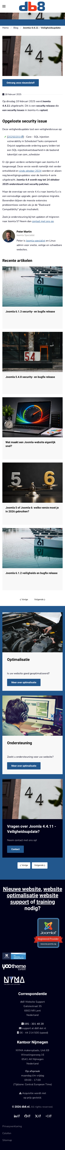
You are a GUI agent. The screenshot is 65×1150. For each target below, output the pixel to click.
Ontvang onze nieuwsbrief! (21, 82)
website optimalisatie (34, 892)
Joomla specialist (35, 240)
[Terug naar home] (32, 6)
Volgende (39, 599)
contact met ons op (43, 221)
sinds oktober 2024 (30, 171)
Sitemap (7, 1140)
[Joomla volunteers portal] (48, 1116)
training (45, 902)
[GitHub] (27, 1116)
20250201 (14, 137)
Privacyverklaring (12, 1126)
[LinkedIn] (17, 1116)
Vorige (25, 599)
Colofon (6, 1133)
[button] (4, 6)
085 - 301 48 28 (34, 1024)
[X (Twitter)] (38, 1116)
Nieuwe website (22, 889)
